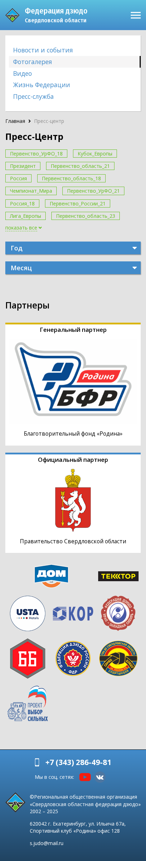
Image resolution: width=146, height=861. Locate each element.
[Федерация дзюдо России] (73, 658)
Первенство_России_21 (78, 203)
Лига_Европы (25, 216)
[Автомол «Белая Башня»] (27, 658)
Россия (18, 178)
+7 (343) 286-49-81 (78, 762)
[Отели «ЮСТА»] (27, 613)
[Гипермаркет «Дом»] (51, 576)
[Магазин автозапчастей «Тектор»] (118, 576)
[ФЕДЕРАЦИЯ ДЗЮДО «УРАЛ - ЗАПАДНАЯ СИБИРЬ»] (118, 613)
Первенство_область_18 (71, 178)
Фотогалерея (32, 61)
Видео (22, 73)
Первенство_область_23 (85, 216)
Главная (15, 121)
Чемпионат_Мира (31, 190)
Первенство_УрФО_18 (36, 153)
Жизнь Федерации (41, 84)
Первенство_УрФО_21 (93, 190)
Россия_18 (22, 203)
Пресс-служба (33, 96)
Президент (23, 166)
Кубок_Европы (95, 153)
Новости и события (43, 50)
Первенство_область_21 (80, 166)
